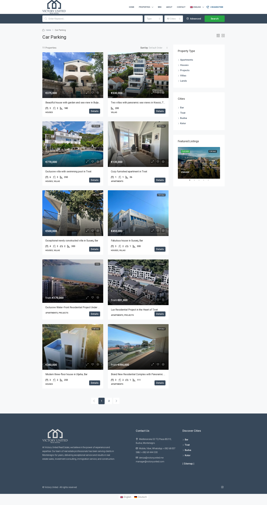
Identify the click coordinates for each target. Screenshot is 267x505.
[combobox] (153, 18)
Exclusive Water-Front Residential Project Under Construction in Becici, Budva (87, 307)
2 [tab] (195, 181)
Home (131, 7)
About (169, 7)
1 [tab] (191, 181)
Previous (182, 162)
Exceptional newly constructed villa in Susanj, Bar (71, 240)
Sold (97, 264)
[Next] (116, 401)
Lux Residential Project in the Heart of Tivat (134, 309)
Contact (181, 7)
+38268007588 (216, 7)
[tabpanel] (199, 163)
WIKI (159, 7)
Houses (184, 65)
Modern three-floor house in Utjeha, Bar (66, 374)
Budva (183, 118)
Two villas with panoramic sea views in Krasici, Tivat (139, 102)
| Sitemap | (188, 463)
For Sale (95, 57)
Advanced (195, 18)
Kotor (183, 123)
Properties (144, 7)
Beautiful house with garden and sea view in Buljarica (73, 102)
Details (94, 111)
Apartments (186, 59)
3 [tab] (200, 181)
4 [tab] (205, 181)
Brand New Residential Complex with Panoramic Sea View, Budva (146, 374)
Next (215, 162)
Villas (183, 75)
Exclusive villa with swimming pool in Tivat (68, 171)
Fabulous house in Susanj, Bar (127, 240)
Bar (182, 107)
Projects (184, 70)
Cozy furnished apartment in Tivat (129, 171)
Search (215, 18)
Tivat (182, 112)
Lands (183, 80)
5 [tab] (209, 181)
